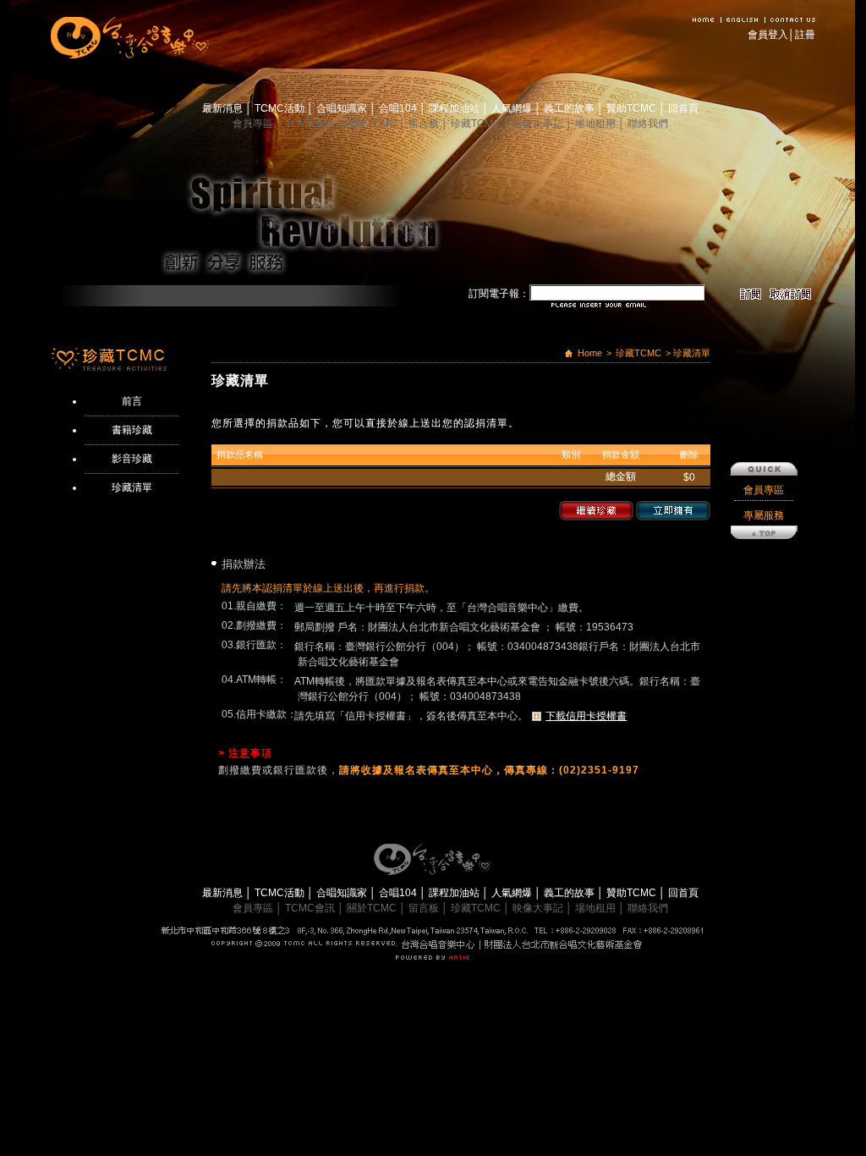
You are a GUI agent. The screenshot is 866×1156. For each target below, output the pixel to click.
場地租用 (596, 123)
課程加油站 (455, 108)
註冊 (805, 35)
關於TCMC (373, 123)
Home (590, 353)
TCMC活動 (281, 108)
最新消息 (223, 108)
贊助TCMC (632, 108)
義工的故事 (570, 108)
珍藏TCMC (477, 123)
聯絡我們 (648, 123)
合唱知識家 (343, 108)
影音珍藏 (132, 459)
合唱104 (399, 108)
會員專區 (254, 123)
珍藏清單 (132, 487)
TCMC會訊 (311, 123)
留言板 (424, 123)
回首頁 (683, 108)
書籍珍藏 (132, 430)
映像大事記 (539, 123)
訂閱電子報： (499, 294)
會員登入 (768, 35)
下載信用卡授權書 (586, 716)
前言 (132, 401)
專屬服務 (763, 515)
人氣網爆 (512, 108)
